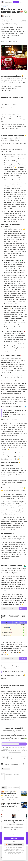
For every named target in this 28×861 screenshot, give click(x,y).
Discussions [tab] (16, 787)
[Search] (25, 787)
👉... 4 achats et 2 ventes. (7, 795)
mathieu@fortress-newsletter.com (13, 671)
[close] (23, 814)
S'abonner (16, 2)
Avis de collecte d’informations (12, 852)
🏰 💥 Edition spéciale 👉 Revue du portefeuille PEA (9, 792)
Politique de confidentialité (14, 853)
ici (17, 167)
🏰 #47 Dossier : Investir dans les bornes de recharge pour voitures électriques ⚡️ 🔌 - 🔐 (10, 805)
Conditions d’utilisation (11, 849)
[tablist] (8, 768)
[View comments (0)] (7, 20)
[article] (14, 795)
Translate (4, 6)
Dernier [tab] (10, 787)
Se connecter (23, 2)
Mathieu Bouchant (9, 15)
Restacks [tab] (13, 768)
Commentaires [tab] (5, 768)
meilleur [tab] (4, 787)
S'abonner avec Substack (15, 844)
